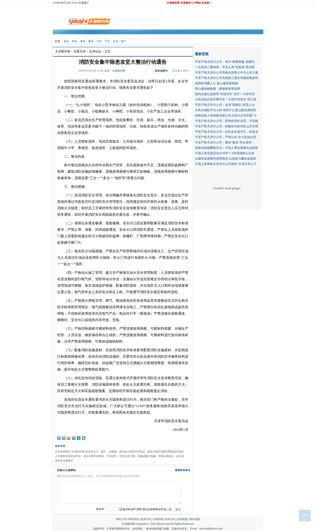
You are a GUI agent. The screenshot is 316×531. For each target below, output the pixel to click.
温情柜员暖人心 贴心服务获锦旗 (216, 83)
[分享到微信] (84, 438)
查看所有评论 (182, 470)
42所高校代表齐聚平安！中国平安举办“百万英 (225, 99)
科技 (74, 41)
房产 (123, 41)
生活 (115, 41)
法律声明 (158, 519)
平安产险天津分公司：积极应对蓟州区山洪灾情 (226, 126)
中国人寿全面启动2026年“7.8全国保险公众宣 (224, 153)
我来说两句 (161, 70)
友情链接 (182, 519)
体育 (82, 41)
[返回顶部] (305, 515)
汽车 (99, 41)
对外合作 (170, 519)
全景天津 (80, 51)
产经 (107, 41)
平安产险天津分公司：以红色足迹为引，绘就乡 (226, 131)
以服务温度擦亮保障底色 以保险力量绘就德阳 (225, 158)
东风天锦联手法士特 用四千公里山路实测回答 (225, 110)
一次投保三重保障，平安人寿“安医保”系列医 (225, 67)
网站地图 (195, 519)
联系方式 (146, 519)
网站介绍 (121, 519)
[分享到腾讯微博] (74, 438)
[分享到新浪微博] (69, 438)
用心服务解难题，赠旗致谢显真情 (217, 88)
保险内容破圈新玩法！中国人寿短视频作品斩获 (226, 147)
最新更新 (202, 54)
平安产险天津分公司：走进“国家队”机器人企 (225, 104)
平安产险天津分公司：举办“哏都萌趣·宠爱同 (225, 61)
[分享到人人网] (79, 438)
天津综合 (95, 51)
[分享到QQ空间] (64, 438)
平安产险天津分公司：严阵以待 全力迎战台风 (225, 137)
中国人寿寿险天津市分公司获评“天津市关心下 (225, 164)
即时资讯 (133, 519)
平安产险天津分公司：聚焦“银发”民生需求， (225, 142)
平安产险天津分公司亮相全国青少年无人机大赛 (226, 72)
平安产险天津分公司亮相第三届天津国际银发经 (226, 78)
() (63, 470)
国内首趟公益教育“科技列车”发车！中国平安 (225, 94)
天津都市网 (62, 51)
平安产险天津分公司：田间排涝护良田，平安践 (226, 121)
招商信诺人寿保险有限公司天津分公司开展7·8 (225, 115)
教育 (91, 41)
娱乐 (66, 41)
